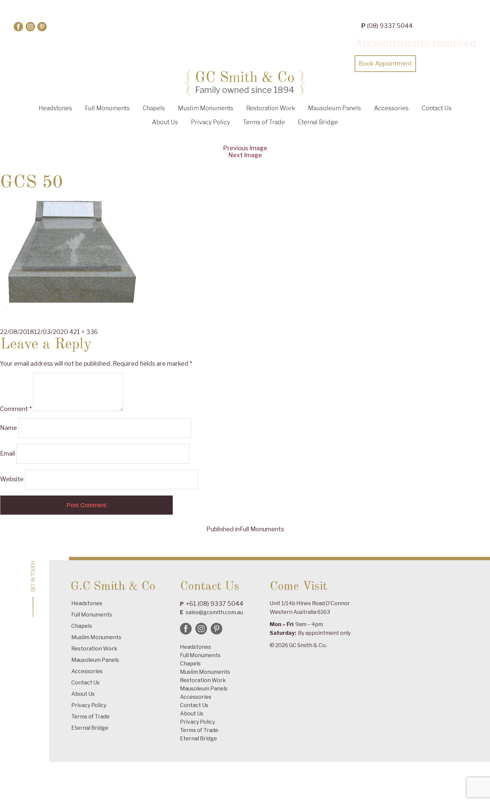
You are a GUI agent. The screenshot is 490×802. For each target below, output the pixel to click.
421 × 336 (83, 331)
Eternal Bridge (318, 122)
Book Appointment (385, 63)
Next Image (245, 155)
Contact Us (437, 108)
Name (8, 427)
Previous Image (245, 148)
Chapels (154, 108)
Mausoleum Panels (334, 108)
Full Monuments (107, 108)
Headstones (55, 108)
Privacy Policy (210, 122)
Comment (16, 408)
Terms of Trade (264, 122)
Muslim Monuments (205, 108)
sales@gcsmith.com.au (214, 612)
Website (12, 479)
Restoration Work (270, 108)
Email (7, 453)
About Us (165, 122)
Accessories (391, 108)
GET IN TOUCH (33, 576)
